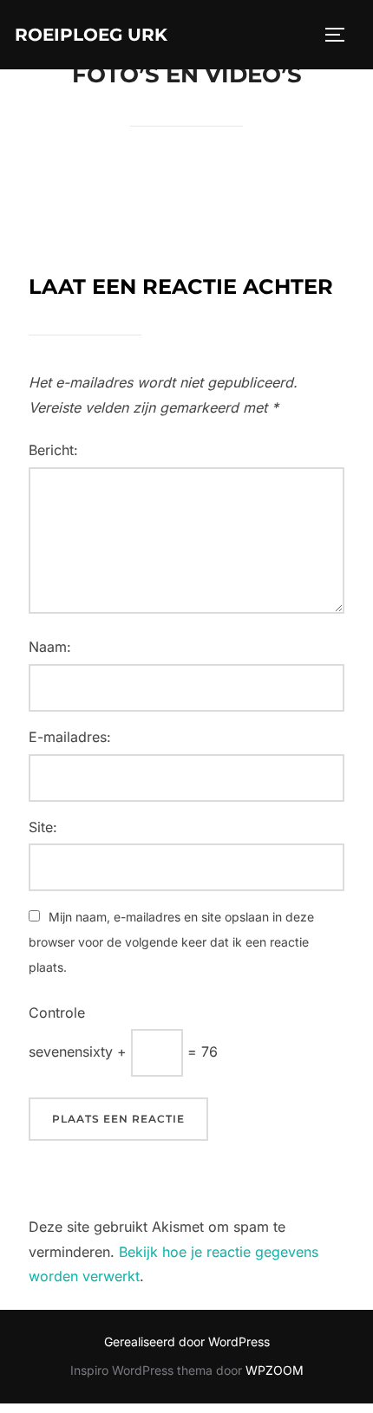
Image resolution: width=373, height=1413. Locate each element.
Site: (43, 827)
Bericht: (53, 450)
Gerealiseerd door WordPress (187, 1341)
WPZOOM (274, 1370)
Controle (57, 1012)
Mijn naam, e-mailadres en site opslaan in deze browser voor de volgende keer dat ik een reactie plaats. (171, 941)
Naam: (50, 646)
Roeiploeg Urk (91, 34)
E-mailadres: (70, 737)
